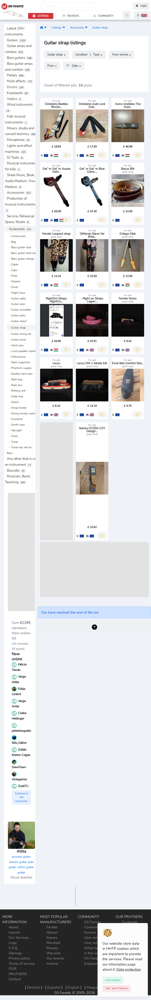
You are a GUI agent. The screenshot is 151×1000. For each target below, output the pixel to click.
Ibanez (51, 937)
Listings (57, 27)
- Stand (12, 402)
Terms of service (22, 963)
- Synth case (16, 425)
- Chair (12, 276)
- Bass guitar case (19, 247)
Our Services (19, 937)
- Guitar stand (16, 321)
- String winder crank (21, 413)
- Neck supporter (18, 362)
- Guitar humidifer (19, 310)
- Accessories (16, 236)
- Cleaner (13, 281)
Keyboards (17, 93)
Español (53, 987)
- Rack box (14, 385)
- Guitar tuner (16, 340)
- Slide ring (15, 396)
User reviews (94, 937)
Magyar (93, 987)
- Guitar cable (16, 298)
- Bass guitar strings (20, 259)
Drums (15, 87)
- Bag (11, 242)
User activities (95, 942)
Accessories (19, 192)
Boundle (15, 470)
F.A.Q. (13, 948)
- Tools (12, 436)
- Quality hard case (19, 374)
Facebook (129, 922)
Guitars (16, 40)
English (73, 987)
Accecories (20, 229)
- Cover (12, 287)
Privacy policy (19, 958)
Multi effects (19, 81)
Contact (15, 979)
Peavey (52, 948)
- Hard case (15, 345)
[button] (142, 15)
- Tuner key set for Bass (19, 450)
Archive (52, 963)
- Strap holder (17, 408)
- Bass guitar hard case (22, 253)
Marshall (53, 942)
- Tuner (12, 442)
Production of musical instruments (20, 204)
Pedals (15, 75)
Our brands (55, 958)
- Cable (12, 264)
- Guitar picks (16, 315)
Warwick (53, 953)
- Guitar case (16, 304)
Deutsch (33, 987)
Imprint (14, 932)
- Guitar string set (19, 334)
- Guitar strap (16, 328)
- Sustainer (15, 419)
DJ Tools (15, 157)
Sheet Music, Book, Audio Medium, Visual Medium (21, 181)
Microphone (18, 140)
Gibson (52, 932)
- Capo (12, 270)
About (13, 927)
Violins (14, 99)
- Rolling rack (16, 391)
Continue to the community (21, 797)
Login (143, 6)
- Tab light (14, 430)
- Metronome (16, 357)
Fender (52, 927)
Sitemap (15, 953)
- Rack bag (14, 379)
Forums (90, 932)
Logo (13, 942)
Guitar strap (100, 27)
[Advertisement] (21, 552)
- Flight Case (16, 293)
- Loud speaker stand (21, 351)
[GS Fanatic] (41, 27)
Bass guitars (19, 58)
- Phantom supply (19, 368)
